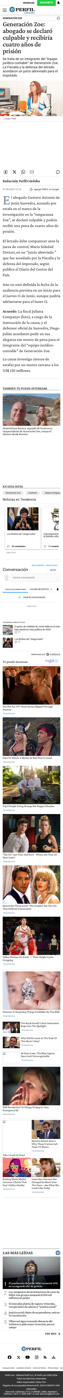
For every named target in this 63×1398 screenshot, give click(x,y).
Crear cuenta (52, 565)
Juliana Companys (53, 493)
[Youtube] (28, 1357)
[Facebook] (9, 1357)
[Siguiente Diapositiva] (57, 527)
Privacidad (53, 1368)
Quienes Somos (23, 1368)
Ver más (51, 1334)
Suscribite (46, 2)
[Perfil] (32, 1350)
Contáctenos (39, 1368)
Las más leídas (18, 1252)
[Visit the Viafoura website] (53, 654)
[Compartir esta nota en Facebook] (6, 172)
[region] (31, 611)
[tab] (15, 589)
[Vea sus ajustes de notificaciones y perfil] (58, 2)
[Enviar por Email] (32, 172)
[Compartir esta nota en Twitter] (14, 172)
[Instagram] (36, 1357)
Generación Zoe (13, 493)
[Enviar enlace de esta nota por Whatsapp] (23, 172)
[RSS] (45, 1357)
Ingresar (28, 3)
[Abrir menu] (3, 10)
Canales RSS (9, 1368)
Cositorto (32, 493)
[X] (18, 1357)
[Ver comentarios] (57, 19)
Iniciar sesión (38, 565)
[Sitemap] (53, 1357)
